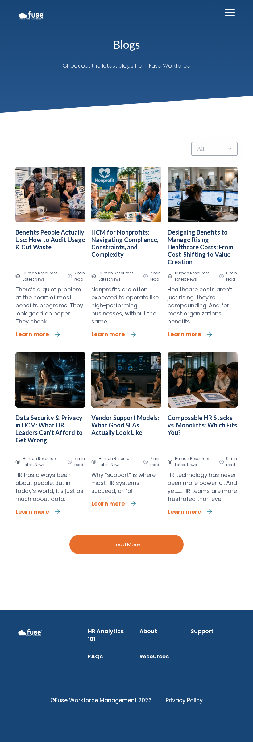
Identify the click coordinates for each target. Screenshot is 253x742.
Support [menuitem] (202, 631)
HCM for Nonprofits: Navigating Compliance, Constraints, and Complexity (124, 243)
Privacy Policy (184, 700)
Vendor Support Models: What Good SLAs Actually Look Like (125, 425)
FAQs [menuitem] (95, 656)
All (200, 149)
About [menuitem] (148, 631)
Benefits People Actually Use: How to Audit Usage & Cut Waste (50, 239)
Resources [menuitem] (154, 656)
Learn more (32, 334)
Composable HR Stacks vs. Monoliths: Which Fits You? (202, 425)
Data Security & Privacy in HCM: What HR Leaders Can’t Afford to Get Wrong (49, 429)
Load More (127, 544)
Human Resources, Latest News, (40, 276)
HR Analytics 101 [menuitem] (106, 635)
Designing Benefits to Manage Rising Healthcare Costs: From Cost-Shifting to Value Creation (201, 246)
